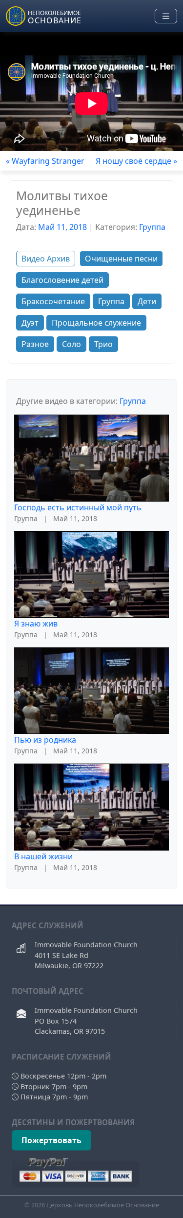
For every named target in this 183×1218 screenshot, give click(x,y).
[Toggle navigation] (166, 16)
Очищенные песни (121, 258)
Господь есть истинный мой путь (78, 507)
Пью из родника (45, 739)
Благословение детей (62, 280)
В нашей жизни (43, 856)
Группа (152, 227)
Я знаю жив (36, 623)
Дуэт (30, 322)
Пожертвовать (51, 1140)
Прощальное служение (96, 322)
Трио (103, 344)
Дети (147, 301)
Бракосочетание (53, 301)
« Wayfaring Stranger (45, 161)
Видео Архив (45, 258)
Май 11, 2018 (62, 227)
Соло (71, 344)
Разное (35, 344)
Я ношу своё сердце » (136, 161)
